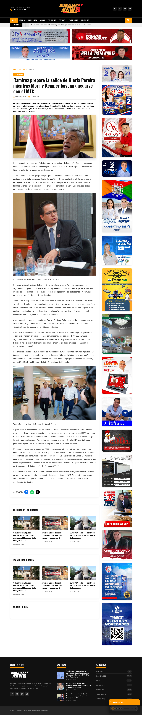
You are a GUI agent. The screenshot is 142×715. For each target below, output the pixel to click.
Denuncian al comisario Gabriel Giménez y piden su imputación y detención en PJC (78, 696)
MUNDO (42, 20)
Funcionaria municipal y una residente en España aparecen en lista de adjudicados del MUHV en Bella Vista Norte (78, 674)
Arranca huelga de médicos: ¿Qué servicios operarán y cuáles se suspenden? (53, 535)
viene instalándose (34, 436)
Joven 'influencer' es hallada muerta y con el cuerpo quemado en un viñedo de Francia (61, 25)
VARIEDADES (73, 20)
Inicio (15, 69)
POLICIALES (52, 20)
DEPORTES (62, 20)
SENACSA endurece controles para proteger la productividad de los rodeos (82, 535)
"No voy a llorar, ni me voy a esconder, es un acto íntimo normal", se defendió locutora (79, 685)
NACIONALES (32, 20)
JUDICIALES (85, 20)
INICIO (14, 20)
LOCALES (22, 20)
